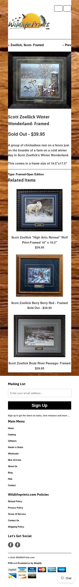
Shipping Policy (16, 526)
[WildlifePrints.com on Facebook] (17, 544)
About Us (12, 466)
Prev (68, 45)
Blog (10, 472)
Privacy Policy (15, 507)
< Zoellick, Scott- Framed (26, 45)
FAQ (10, 478)
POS (10, 563)
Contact (12, 485)
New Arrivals (14, 459)
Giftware (12, 440)
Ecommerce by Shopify (30, 563)
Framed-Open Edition (30, 174)
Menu (58, 8)
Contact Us (13, 520)
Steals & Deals (15, 447)
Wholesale (13, 453)
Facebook (10, 544)
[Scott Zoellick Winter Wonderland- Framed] (39, 80)
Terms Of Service (17, 514)
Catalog (12, 434)
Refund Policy (15, 501)
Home (11, 428)
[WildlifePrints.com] (29, 22)
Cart (67, 8)
